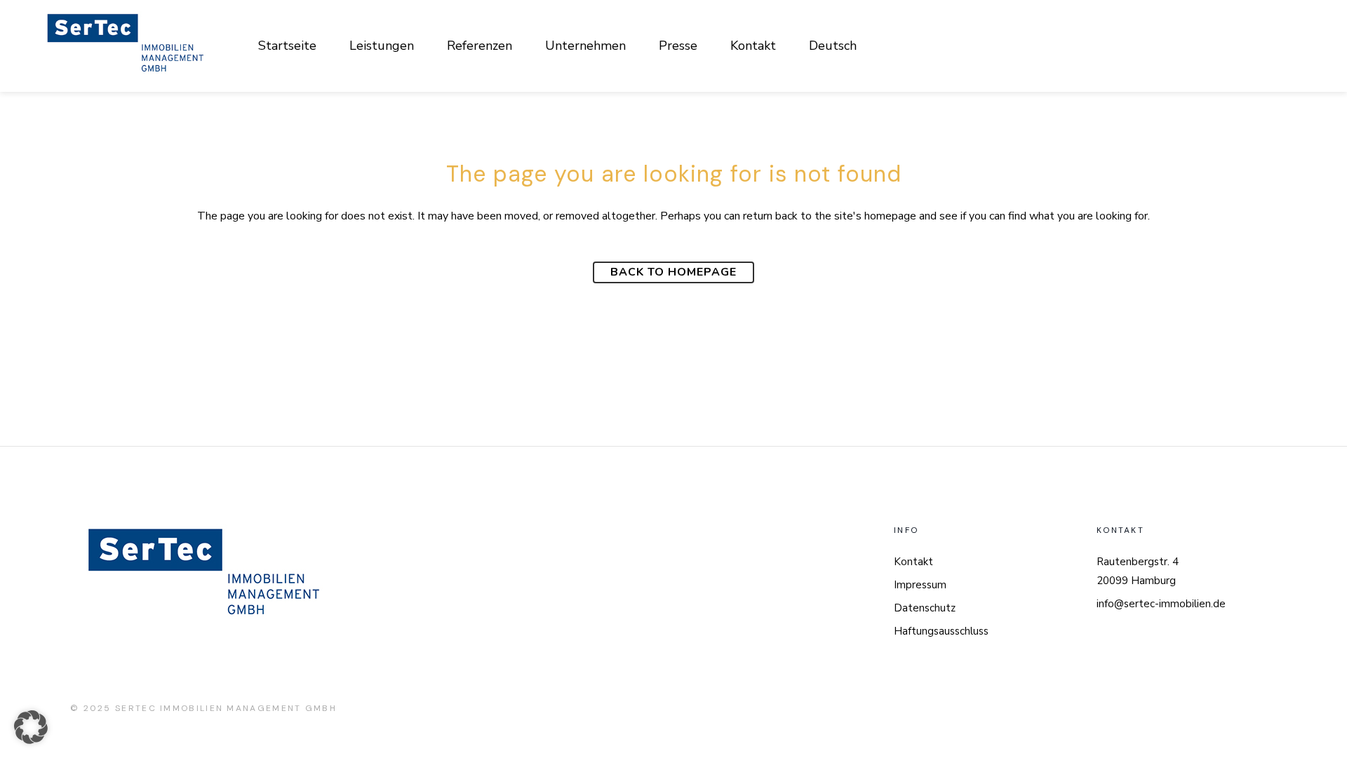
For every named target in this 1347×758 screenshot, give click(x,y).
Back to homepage (673, 272)
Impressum (920, 585)
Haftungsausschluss (941, 631)
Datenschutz (925, 608)
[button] (31, 727)
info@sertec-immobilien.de (1161, 604)
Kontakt (913, 562)
